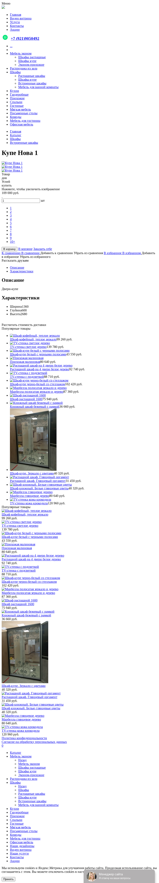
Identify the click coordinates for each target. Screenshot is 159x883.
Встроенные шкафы (32, 83)
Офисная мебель (21, 124)
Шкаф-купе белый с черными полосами (38, 354)
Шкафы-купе (27, 79)
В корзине (25, 249)
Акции (15, 861)
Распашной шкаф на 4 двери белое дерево (39, 369)
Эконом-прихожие (31, 64)
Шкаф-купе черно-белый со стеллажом (37, 384)
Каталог (15, 752)
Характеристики (21, 271)
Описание (17, 267)
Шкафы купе (27, 61)
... (11, 46)
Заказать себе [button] (42, 249)
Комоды (15, 117)
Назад (22, 760)
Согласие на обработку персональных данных (34, 742)
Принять (8, 879)
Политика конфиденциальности (24, 738)
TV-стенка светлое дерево (28, 347)
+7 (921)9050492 (25, 38)
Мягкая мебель (20, 109)
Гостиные (17, 105)
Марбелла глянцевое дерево (29, 496)
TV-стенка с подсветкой (27, 376)
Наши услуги (19, 853)
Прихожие (17, 98)
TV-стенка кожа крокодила (29, 503)
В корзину (9, 249)
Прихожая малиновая (25, 361)
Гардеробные (19, 94)
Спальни (16, 102)
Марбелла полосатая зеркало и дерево (36, 391)
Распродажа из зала (23, 68)
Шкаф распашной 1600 (26, 399)
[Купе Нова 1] (12, 163)
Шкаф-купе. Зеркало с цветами (32, 473)
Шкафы (15, 72)
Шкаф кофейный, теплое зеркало (33, 339)
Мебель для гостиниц (25, 120)
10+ (12, 241)
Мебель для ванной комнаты (38, 87)
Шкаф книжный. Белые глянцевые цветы (39, 488)
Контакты (17, 857)
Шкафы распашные (32, 57)
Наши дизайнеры (22, 846)
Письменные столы (23, 113)
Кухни (14, 91)
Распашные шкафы (31, 76)
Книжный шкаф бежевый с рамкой (34, 406)
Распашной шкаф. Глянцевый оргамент (38, 481)
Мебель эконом (20, 53)
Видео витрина (20, 849)
